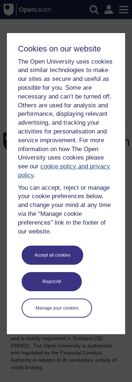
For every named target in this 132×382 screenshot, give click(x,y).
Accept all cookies (52, 255)
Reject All (52, 281)
